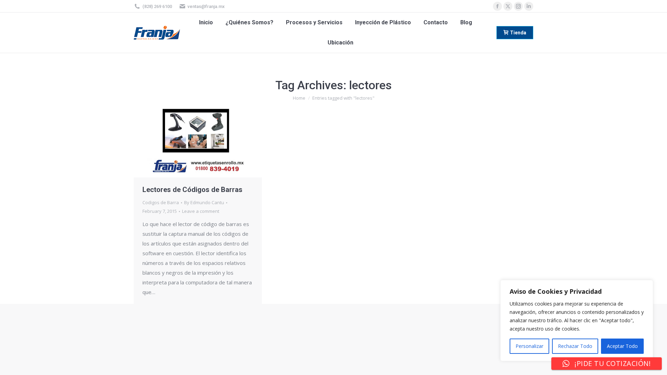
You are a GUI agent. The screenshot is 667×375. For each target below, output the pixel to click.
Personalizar (529, 346)
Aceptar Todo (622, 346)
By (204, 202)
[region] (576, 320)
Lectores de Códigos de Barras (192, 189)
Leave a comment (200, 211)
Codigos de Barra (160, 202)
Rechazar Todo (575, 346)
